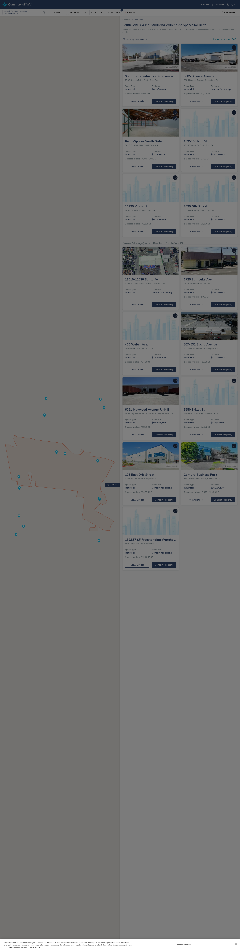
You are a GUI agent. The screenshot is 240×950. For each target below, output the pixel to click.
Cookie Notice (34, 947)
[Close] (236, 944)
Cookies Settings (184, 944)
